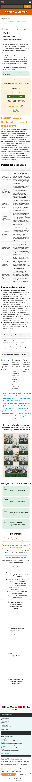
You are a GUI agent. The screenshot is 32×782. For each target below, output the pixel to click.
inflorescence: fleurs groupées (12, 393)
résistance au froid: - (9, 398)
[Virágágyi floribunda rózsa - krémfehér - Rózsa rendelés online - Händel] (3, 707)
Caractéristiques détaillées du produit (15, 355)
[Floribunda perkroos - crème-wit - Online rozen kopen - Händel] (19, 709)
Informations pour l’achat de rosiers (16, 557)
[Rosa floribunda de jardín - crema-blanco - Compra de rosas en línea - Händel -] (13, 709)
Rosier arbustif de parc (6, 723)
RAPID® (7, 749)
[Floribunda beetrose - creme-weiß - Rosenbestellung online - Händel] (11, 707)
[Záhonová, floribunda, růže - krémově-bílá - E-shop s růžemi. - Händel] (16, 707)
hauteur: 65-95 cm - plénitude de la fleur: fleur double (15, 409)
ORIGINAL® (3, 739)
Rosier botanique (4, 729)
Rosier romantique (5, 718)
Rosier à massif (6, 20)
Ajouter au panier (16, 96)
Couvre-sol (3, 728)
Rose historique (4, 719)
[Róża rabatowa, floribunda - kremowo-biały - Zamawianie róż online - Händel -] (29, 707)
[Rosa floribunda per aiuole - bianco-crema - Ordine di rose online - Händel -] (27, 707)
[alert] (16, 769)
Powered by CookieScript (16, 780)
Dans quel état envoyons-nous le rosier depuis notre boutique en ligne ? (16, 539)
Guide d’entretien (16, 567)
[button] (16, 778)
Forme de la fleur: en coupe (18, 396)
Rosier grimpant (4, 725)
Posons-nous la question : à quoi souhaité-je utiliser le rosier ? (16, 546)
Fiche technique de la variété (12, 335)
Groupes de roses (6, 18)
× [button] (30, 758)
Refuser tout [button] (23, 774)
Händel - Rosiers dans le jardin (15, 412)
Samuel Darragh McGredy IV (22, 417)
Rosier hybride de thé (5, 721)
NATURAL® (3, 746)
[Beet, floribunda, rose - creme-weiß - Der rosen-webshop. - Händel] (19, 707)
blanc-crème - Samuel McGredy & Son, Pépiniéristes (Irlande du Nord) (15, 399)
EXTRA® (3, 742)
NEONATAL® (7, 753)
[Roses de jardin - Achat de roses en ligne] (27, 6)
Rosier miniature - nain (6, 726)
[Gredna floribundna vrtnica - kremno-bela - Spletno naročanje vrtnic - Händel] (13, 707)
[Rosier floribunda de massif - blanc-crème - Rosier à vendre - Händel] (24, 707)
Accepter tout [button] (8, 774)
